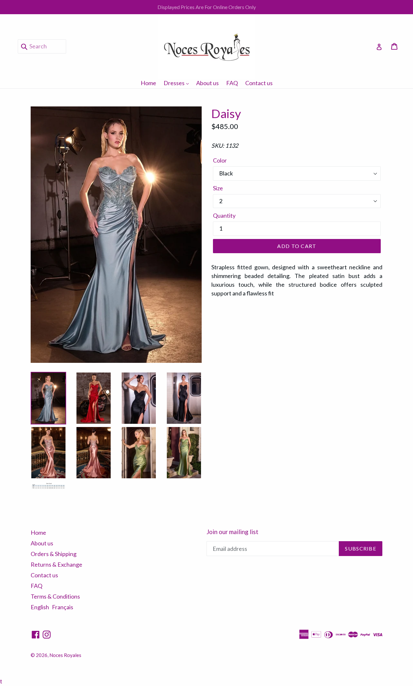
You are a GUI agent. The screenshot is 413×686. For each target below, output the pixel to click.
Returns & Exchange (56, 564)
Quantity (224, 215)
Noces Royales (65, 655)
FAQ (232, 82)
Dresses (178, 82)
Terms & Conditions (55, 596)
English (40, 607)
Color (220, 160)
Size (218, 188)
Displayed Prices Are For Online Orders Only (206, 7)
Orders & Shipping (53, 553)
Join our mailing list (232, 531)
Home (148, 82)
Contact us (259, 82)
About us (207, 82)
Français (62, 607)
